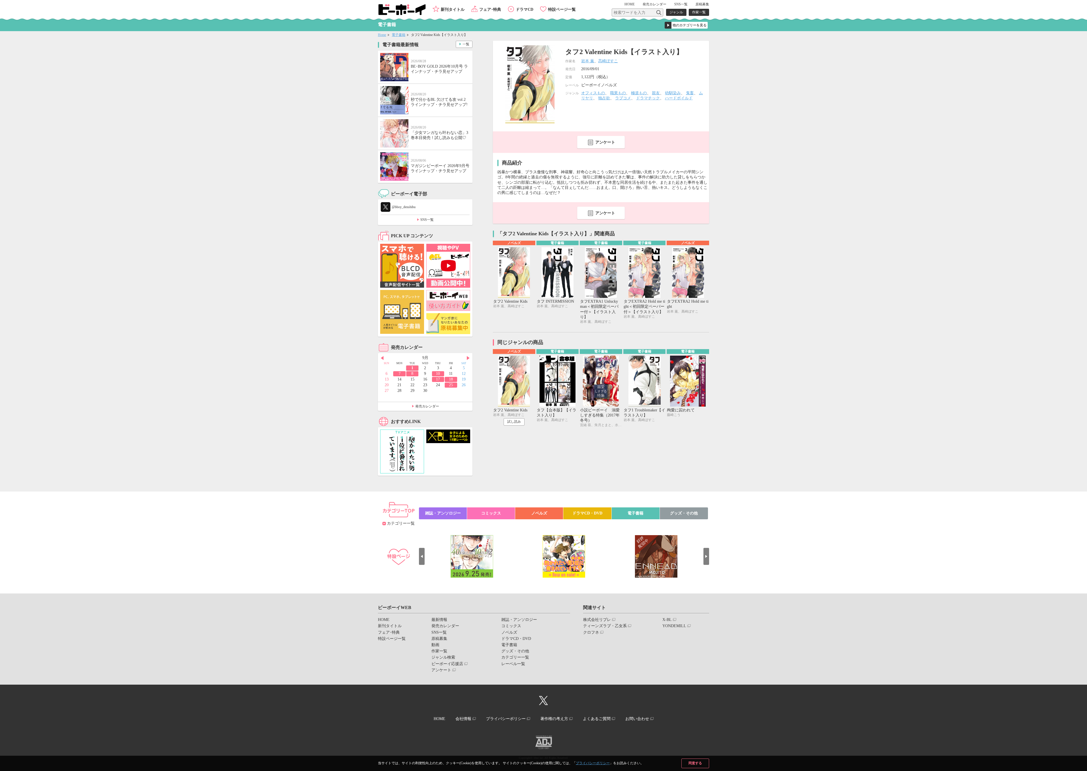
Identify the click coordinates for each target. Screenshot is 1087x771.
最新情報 (439, 620)
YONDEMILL (674, 626)
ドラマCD (524, 9)
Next (468, 358)
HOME (629, 4)
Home (382, 35)
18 (451, 379)
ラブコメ (623, 98)
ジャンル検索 (443, 657)
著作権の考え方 (554, 719)
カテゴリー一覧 (401, 523)
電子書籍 (398, 35)
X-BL (667, 620)
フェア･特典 (490, 9)
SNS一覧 (681, 4)
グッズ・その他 (684, 513)
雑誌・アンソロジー (443, 513)
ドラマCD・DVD (587, 513)
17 (438, 379)
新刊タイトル (453, 9)
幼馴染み (673, 93)
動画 (435, 645)
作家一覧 (699, 12)
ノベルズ (539, 513)
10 (438, 373)
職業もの (618, 93)
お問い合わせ (637, 719)
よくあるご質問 (597, 719)
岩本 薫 (587, 61)
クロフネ (591, 632)
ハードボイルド (679, 98)
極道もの (639, 93)
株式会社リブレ (597, 620)
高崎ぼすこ (608, 61)
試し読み (514, 422)
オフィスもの (593, 93)
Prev (382, 358)
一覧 (466, 44)
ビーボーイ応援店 (447, 664)
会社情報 (463, 719)
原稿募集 (702, 4)
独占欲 (604, 98)
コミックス (491, 513)
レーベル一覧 (513, 664)
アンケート (605, 142)
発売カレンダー (427, 406)
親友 (656, 93)
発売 (654, 4)
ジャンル (676, 12)
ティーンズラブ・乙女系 (605, 626)
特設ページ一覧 (562, 9)
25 (451, 385)
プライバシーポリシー (593, 763)
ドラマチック (648, 98)
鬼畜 (690, 93)
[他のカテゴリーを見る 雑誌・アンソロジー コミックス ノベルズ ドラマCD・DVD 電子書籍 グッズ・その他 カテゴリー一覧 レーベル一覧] (686, 25)
